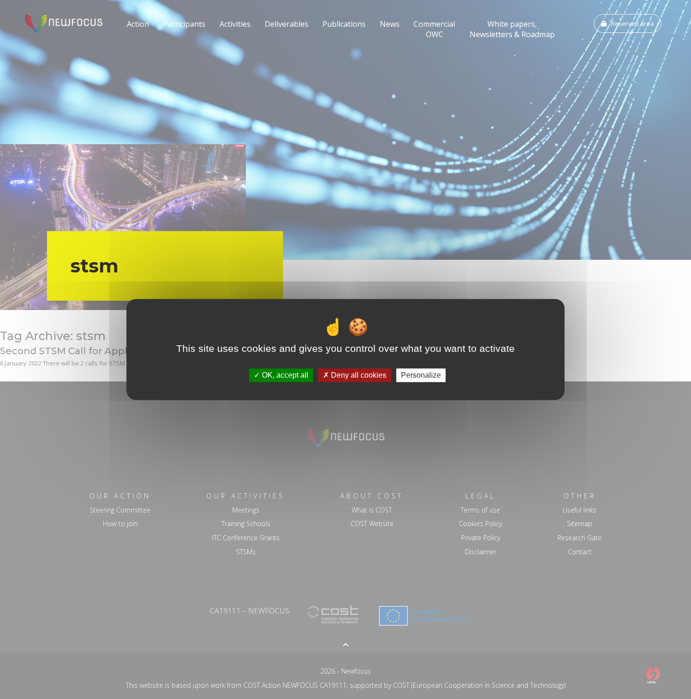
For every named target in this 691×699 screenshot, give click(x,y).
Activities (235, 24)
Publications (344, 24)
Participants (184, 24)
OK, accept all (284, 375)
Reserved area (632, 23)
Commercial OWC (434, 29)
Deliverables (286, 24)
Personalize (421, 375)
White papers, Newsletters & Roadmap (512, 29)
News (390, 24)
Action (138, 24)
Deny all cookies (357, 375)
